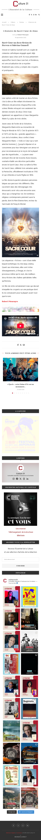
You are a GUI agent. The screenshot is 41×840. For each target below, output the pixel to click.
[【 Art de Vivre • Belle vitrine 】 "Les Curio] (29, 798)
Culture (13, 22)
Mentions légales (10, 833)
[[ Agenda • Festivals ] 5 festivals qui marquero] (29, 664)
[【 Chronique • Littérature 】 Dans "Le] (29, 776)
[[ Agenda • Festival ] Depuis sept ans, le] (11, 664)
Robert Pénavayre (23, 35)
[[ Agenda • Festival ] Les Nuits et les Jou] (11, 776)
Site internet (21, 528)
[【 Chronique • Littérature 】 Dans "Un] (29, 686)
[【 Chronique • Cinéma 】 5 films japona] (29, 641)
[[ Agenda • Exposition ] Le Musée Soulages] (29, 708)
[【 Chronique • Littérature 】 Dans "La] (11, 597)
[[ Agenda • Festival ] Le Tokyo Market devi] (29, 597)
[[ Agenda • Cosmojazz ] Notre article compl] (11, 731)
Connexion (19, 833)
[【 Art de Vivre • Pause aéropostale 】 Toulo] (11, 753)
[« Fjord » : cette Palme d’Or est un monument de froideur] (20, 369)
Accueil (4, 22)
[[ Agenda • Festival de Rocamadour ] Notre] (29, 753)
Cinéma (21, 22)
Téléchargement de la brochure (20, 532)
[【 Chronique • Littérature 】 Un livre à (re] (29, 731)
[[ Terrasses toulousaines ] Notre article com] (11, 798)
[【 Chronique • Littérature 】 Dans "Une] (11, 708)
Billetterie (20, 535)
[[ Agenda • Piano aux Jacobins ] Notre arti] (29, 619)
